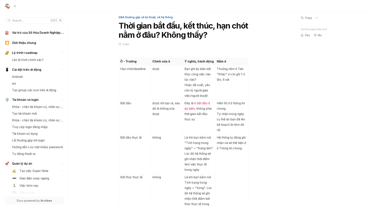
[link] (34, 32)
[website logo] (7, 6)
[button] (62, 53)
